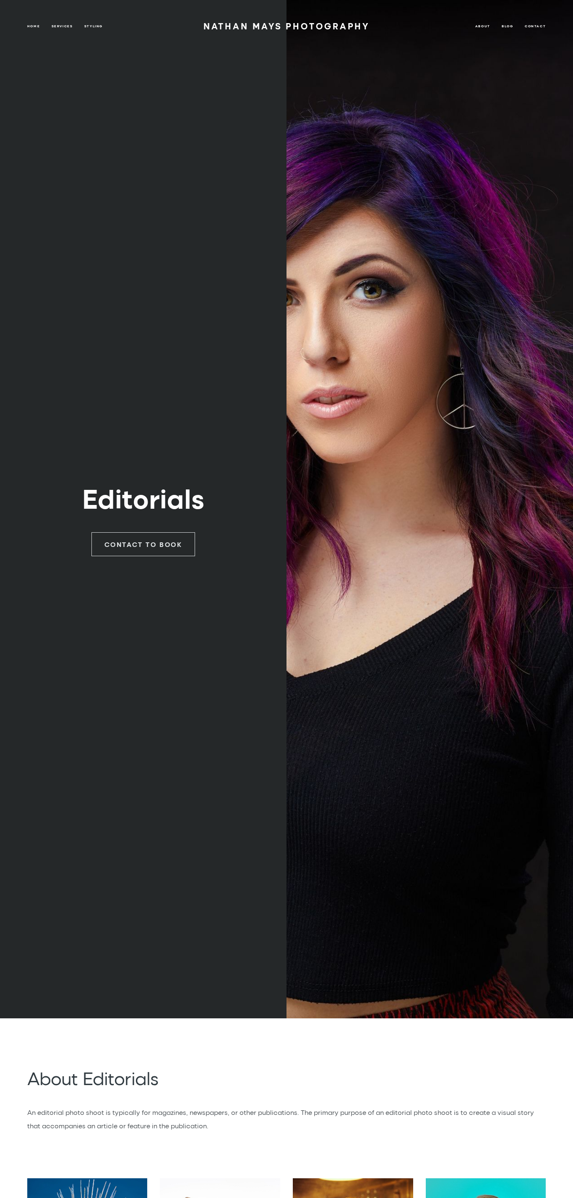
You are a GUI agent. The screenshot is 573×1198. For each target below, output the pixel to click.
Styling (93, 26)
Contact (535, 26)
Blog (507, 26)
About (482, 26)
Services (62, 26)
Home (33, 26)
